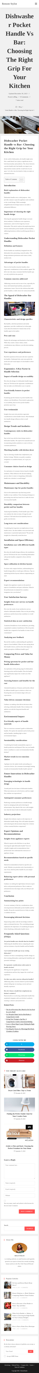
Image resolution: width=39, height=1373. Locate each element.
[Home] (16, 107)
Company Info (24, 1365)
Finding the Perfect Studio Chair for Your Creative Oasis (19, 1115)
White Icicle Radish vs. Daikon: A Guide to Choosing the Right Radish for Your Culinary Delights (23, 1315)
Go (31, 1351)
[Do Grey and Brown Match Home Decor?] (7, 1285)
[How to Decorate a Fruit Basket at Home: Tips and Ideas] (7, 1305)
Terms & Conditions (20, 1367)
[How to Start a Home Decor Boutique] (7, 1327)
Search (6, 1225)
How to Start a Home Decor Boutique (23, 1326)
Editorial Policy (15, 1365)
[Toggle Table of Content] (20, 179)
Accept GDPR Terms (12, 1356)
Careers (31, 1365)
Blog (15, 97)
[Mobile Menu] (36, 4)
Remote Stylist (9, 3)
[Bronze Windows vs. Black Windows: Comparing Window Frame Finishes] (7, 1295)
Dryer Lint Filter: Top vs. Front (19, 1090)
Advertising (7, 1365)
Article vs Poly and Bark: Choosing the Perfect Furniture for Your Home (19, 1147)
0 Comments (24, 97)
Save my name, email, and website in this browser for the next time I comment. (19, 1204)
